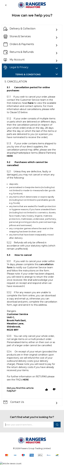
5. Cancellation (16, 81)
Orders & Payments (22, 44)
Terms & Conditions (28, 74)
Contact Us (17, 402)
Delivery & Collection (22, 28)
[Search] (57, 424)
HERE (10, 156)
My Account (17, 59)
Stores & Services (20, 36)
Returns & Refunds (22, 52)
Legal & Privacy (19, 67)
